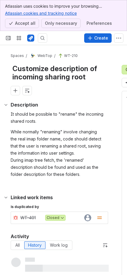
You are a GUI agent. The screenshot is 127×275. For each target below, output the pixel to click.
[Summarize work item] (27, 90)
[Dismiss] (118, 242)
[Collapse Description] (5, 104)
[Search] (42, 38)
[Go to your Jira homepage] (30, 38)
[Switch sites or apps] (19, 38)
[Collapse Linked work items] (5, 197)
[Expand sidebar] (8, 38)
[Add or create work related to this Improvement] (15, 90)
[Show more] (118, 38)
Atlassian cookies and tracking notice (41, 13)
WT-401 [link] (28, 217)
